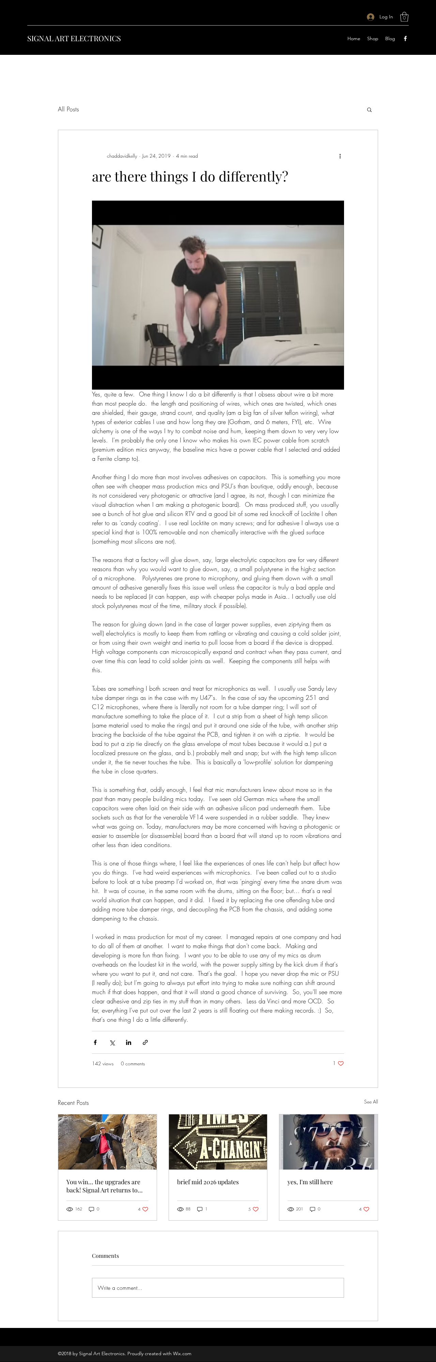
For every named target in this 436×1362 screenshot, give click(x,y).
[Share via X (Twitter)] (112, 1042)
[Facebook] (405, 38)
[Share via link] (145, 1042)
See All (371, 1101)
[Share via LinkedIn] (128, 1042)
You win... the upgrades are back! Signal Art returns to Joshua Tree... (103, 1186)
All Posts (68, 109)
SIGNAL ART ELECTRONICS (74, 38)
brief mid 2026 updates (208, 1182)
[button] (404, 17)
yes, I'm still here (310, 1182)
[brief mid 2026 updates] (218, 1142)
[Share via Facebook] (95, 1042)
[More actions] (340, 156)
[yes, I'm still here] (328, 1142)
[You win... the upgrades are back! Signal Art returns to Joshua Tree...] (107, 1142)
